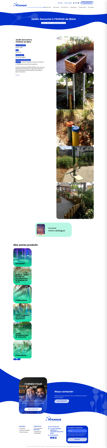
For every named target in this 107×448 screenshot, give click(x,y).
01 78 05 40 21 (54, 435)
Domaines (56, 7)
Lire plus (17, 75)
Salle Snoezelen (24, 432)
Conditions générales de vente (50, 446)
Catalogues (73, 7)
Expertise (48, 7)
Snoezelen (22, 428)
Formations (64, 7)
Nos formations (38, 428)
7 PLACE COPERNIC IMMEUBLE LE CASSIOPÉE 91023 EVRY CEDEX (56, 431)
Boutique (36, 430)
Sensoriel (22, 426)
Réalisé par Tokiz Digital (61, 446)
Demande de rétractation (37, 432)
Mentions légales (41, 446)
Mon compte (68, 3)
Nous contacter (87, 3)
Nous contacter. (53, 426)
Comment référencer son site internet (74, 446)
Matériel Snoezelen (25, 430)
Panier (61, 3)
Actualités (91, 7)
